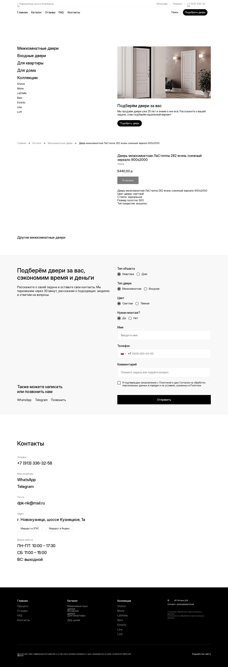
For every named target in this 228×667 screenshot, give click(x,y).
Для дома (73, 620)
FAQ (61, 12)
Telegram (177, 3)
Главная (22, 12)
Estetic (21, 102)
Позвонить (58, 400)
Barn (19, 97)
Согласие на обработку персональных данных (185, 616)
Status (21, 83)
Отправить (164, 399)
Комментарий (127, 364)
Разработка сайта (201, 654)
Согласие (184, 382)
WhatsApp (162, 3)
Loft (19, 111)
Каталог (37, 143)
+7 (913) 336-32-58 (196, 5)
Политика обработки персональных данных (184, 612)
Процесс (22, 606)
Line (19, 107)
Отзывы (50, 12)
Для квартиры (76, 615)
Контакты (74, 12)
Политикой (165, 382)
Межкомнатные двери (38, 48)
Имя (120, 327)
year (172, 600)
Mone (20, 88)
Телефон (123, 346)
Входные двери (31, 55)
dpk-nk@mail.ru (31, 503)
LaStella (21, 93)
